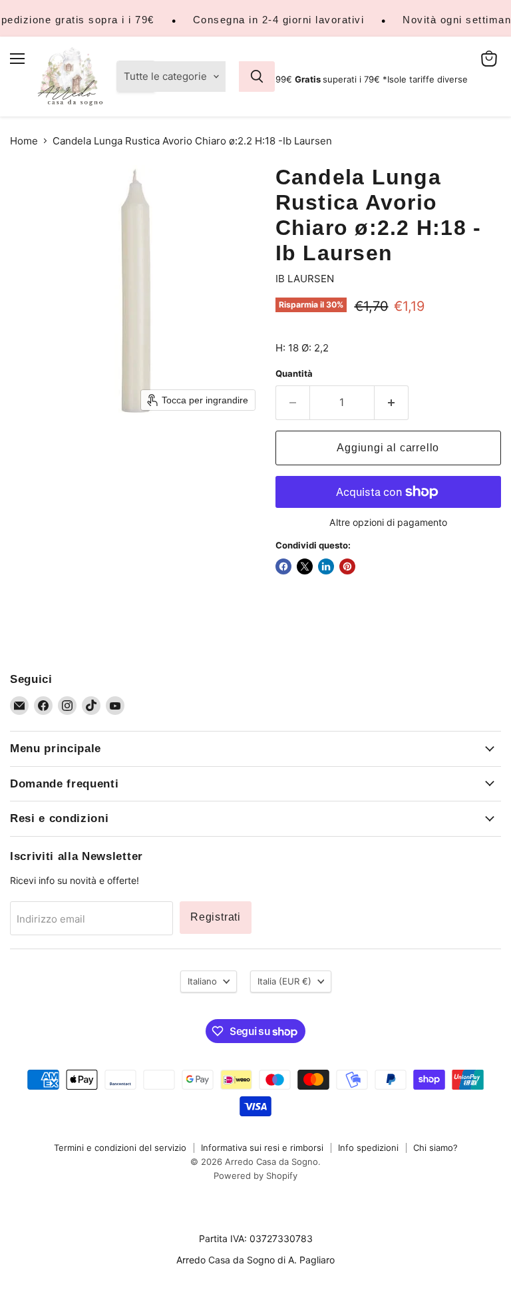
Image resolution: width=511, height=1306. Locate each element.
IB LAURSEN (304, 278)
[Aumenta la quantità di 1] (392, 402)
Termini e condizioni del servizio (120, 1147)
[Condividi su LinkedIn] (326, 566)
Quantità (294, 374)
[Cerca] (257, 76)
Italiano (202, 981)
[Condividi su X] (305, 566)
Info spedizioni (368, 1147)
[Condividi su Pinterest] (347, 566)
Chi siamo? (435, 1147)
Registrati (215, 917)
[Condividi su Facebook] (283, 566)
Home (24, 140)
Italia (284, 981)
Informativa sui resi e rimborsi (262, 1147)
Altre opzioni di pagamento (388, 522)
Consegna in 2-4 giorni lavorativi (279, 19)
